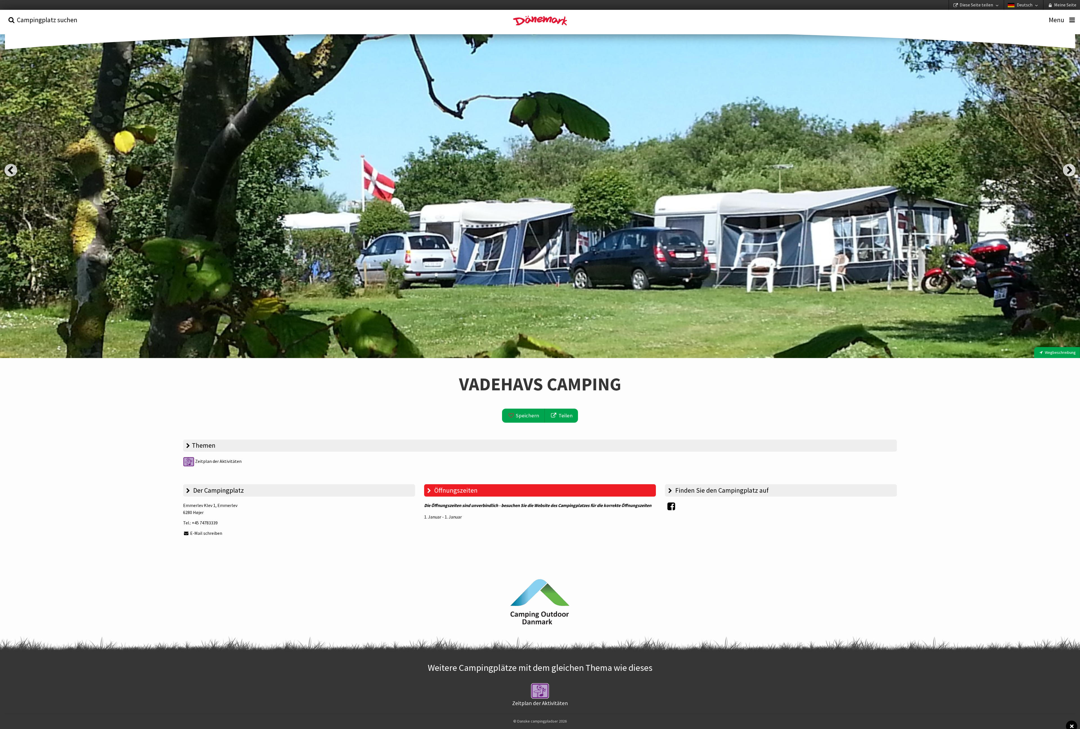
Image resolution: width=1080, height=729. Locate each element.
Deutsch (1024, 5)
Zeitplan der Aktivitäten (218, 461)
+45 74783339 (205, 523)
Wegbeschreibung (1060, 352)
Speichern (527, 415)
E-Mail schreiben (205, 533)
